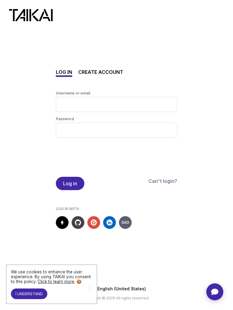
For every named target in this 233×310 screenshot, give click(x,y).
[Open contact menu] (214, 291)
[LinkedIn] (109, 222)
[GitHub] (78, 222)
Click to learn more (56, 281)
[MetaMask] (62, 222)
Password (65, 119)
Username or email (73, 93)
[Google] (93, 222)
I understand (29, 294)
